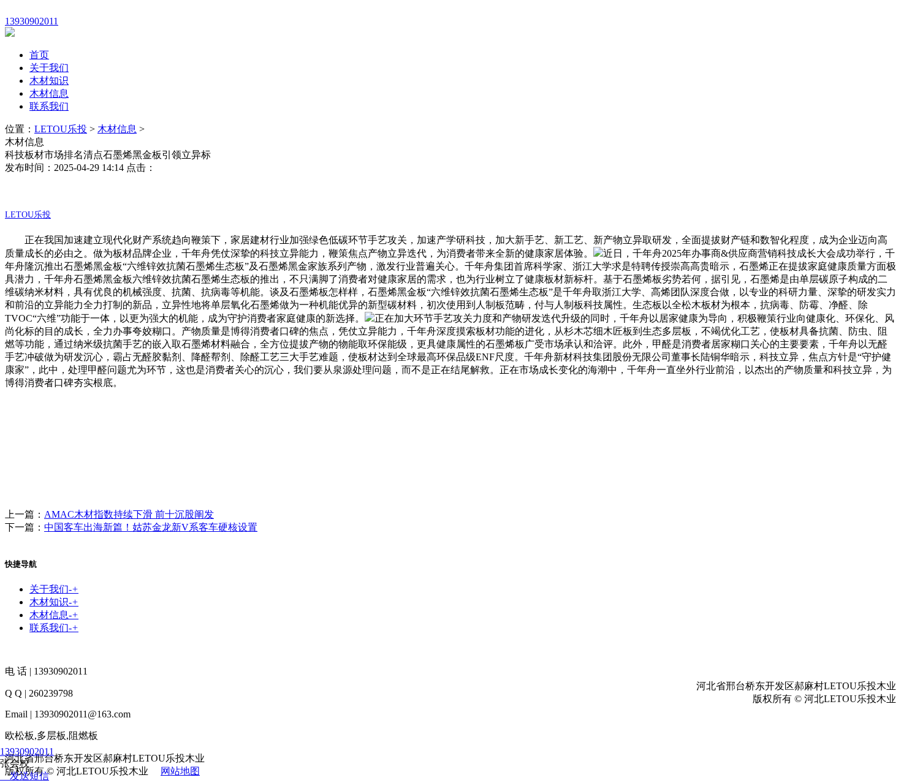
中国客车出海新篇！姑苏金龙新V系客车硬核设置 (150, 527)
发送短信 (29, 776)
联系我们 (49, 106)
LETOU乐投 (60, 129)
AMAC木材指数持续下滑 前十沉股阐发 (129, 514)
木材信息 (49, 93)
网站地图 (180, 771)
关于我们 (49, 67)
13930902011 (27, 751)
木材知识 (49, 80)
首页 (39, 55)
